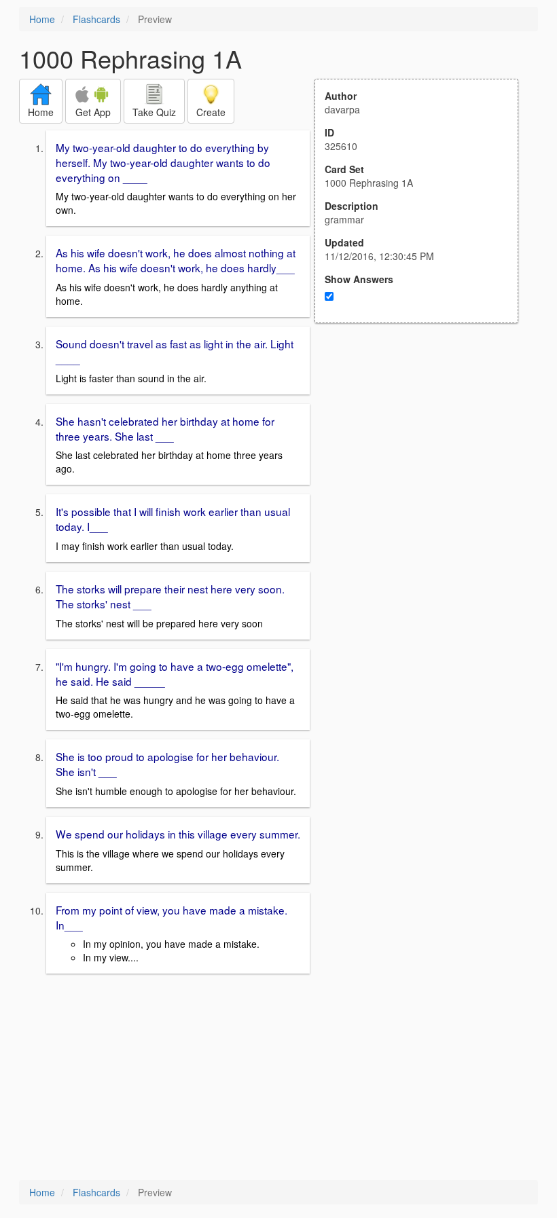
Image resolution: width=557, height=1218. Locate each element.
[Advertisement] (424, 456)
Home (42, 19)
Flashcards (96, 19)
